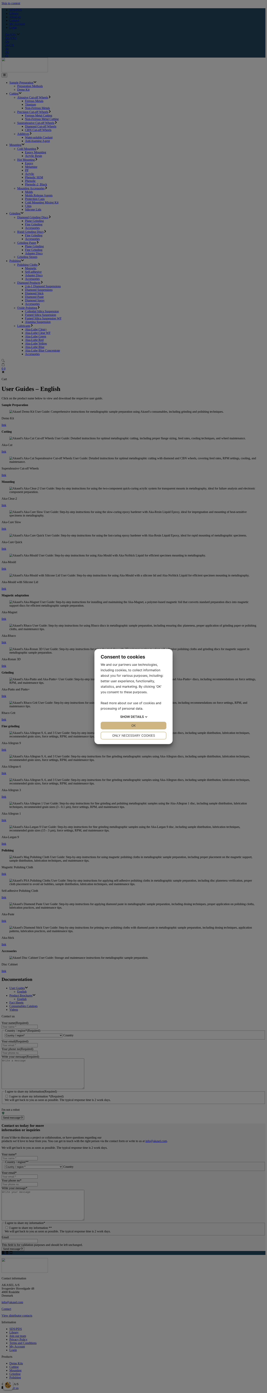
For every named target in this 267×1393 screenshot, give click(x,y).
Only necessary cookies (133, 735)
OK (133, 725)
